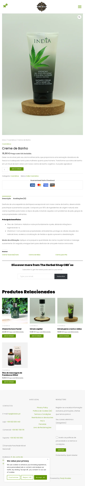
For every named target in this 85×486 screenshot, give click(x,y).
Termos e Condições (42, 414)
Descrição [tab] (6, 198)
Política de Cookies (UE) (42, 411)
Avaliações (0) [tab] (19, 198)
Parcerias (42, 424)
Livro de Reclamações (42, 427)
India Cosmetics (32, 176)
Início (4, 140)
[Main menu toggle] (79, 6)
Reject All (27, 477)
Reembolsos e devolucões (42, 417)
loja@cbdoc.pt (14, 414)
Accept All (40, 477)
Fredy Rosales (65, 478)
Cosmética (11, 140)
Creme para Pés (61, 255)
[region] (27, 470)
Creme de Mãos (34, 255)
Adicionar (16, 169)
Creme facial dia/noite (10, 255)
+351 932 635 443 (13, 422)
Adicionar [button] (9, 336)
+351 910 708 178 (18, 430)
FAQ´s (42, 421)
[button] (79, 17)
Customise (13, 477)
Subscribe (61, 276)
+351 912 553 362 (16, 438)
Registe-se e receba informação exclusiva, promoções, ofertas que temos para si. (69, 410)
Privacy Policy (42, 407)
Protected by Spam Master (66, 455)
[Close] (47, 459)
